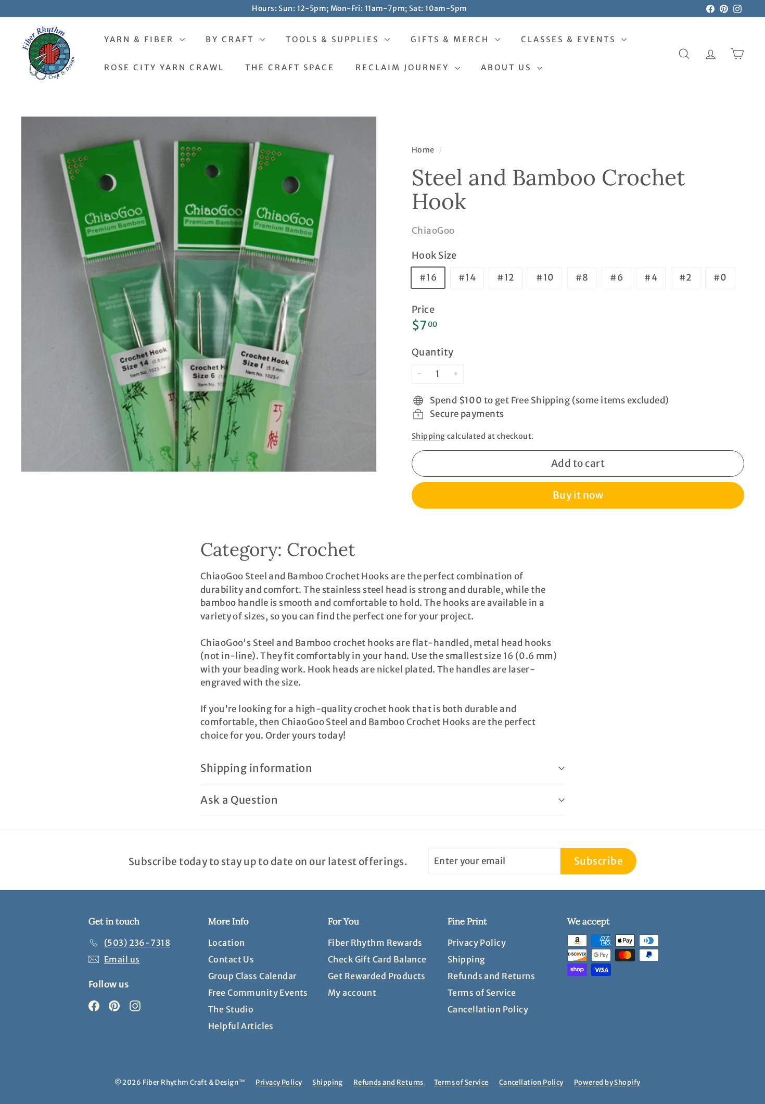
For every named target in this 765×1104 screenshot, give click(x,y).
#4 (650, 277)
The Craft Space (290, 67)
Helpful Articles (241, 1026)
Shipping (428, 436)
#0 (720, 277)
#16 (428, 277)
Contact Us (231, 959)
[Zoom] (198, 294)
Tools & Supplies (334, 39)
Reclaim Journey (403, 67)
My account (352, 992)
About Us (507, 67)
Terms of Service (482, 992)
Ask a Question (239, 799)
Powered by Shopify (607, 1082)
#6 (616, 277)
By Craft (231, 39)
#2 (685, 277)
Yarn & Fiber (140, 39)
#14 (467, 277)
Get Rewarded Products (377, 976)
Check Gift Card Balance (377, 959)
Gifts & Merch (451, 39)
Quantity (432, 352)
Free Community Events (258, 992)
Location (226, 942)
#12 (505, 277)
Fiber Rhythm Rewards (375, 942)
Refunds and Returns (491, 976)
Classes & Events (570, 39)
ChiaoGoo (433, 230)
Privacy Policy (477, 942)
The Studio (230, 1009)
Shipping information (256, 768)
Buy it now (578, 495)
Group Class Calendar (252, 976)
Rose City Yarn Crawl (164, 67)
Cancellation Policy (488, 1009)
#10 (545, 277)
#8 (582, 277)
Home (424, 150)
